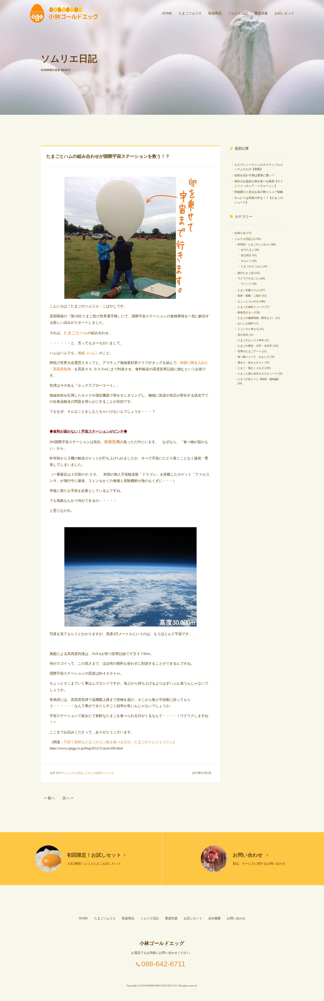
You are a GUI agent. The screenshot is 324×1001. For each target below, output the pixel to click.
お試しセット (284, 13)
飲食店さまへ (245, 312)
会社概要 (214, 918)
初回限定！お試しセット (94, 855)
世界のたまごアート (249, 351)
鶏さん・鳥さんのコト (251, 362)
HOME (167, 13)
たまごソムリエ (190, 13)
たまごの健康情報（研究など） (256, 318)
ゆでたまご (247, 249)
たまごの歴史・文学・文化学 (255, 345)
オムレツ (246, 260)
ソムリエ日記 (238, 13)
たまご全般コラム (248, 290)
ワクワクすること (248, 278)
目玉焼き (246, 255)
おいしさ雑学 (245, 323)
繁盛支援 (261, 13)
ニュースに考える (248, 329)
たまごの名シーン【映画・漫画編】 (259, 379)
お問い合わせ (248, 855)
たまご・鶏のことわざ (251, 368)
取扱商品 (215, 13)
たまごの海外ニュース (99, 773)
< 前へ (49, 798)
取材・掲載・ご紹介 (249, 295)
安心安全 (243, 334)
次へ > (67, 798)
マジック (246, 283)
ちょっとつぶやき (248, 301)
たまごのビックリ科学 (251, 340)
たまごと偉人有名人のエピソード (257, 373)
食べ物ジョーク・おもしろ (253, 356)
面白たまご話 (245, 273)
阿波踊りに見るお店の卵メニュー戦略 (258, 192)
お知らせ (240, 233)
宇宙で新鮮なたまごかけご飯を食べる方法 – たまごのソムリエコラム (118, 742)
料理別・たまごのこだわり (253, 244)
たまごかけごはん (251, 266)
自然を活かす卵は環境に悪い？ (254, 175)
